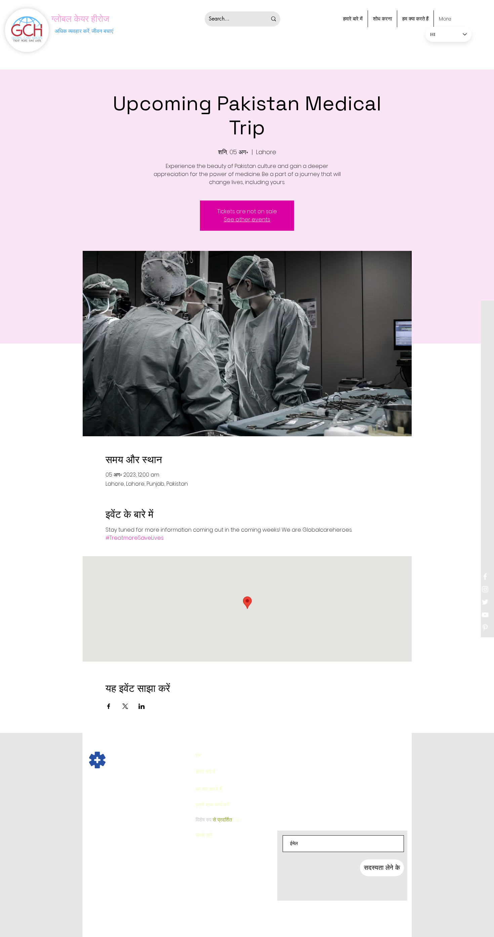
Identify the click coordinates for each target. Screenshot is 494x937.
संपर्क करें (204, 835)
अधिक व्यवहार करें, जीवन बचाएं (84, 31)
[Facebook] (485, 576)
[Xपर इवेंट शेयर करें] (125, 706)
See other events (247, 219)
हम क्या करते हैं (209, 789)
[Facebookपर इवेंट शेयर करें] (109, 706)
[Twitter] (485, 602)
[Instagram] (485, 589)
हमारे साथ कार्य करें (213, 804)
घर (198, 755)
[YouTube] (485, 615)
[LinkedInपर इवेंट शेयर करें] (141, 706)
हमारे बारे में (205, 771)
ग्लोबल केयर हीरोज (80, 19)
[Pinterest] (485, 627)
